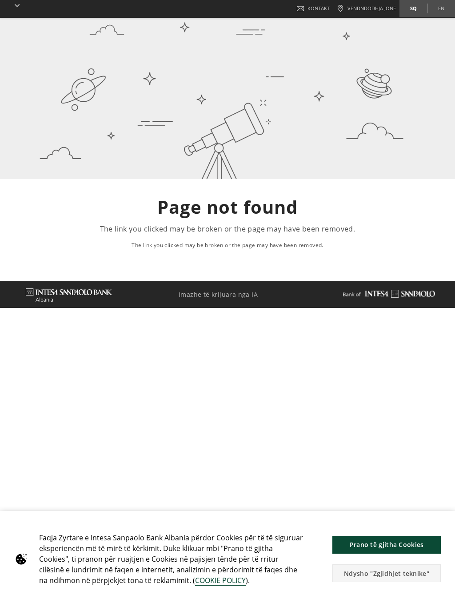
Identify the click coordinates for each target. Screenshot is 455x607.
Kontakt (318, 8)
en (441, 8)
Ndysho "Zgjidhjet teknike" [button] (386, 573)
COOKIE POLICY (220, 580)
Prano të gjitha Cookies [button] (387, 544)
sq (413, 8)
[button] (12, 5)
